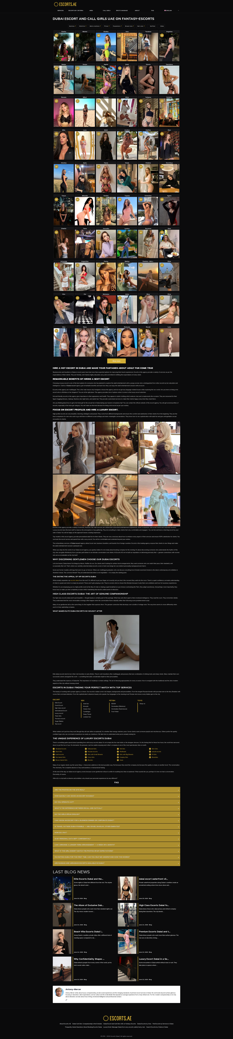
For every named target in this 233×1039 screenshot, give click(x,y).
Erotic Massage (122, 10)
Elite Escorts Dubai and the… (88, 878)
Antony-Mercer (73, 989)
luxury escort (59, 713)
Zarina (106, 261)
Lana (169, 327)
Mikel (85, 97)
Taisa (85, 228)
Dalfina (148, 130)
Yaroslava (169, 64)
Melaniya (106, 294)
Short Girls (59, 752)
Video (162, 26)
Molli (106, 130)
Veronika (106, 228)
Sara (169, 228)
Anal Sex (86, 704)
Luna (84, 130)
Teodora (148, 32)
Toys (139, 700)
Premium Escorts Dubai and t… (154, 931)
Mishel (85, 32)
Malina (127, 261)
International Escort (61, 711)
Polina (106, 327)
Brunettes (155, 757)
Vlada (127, 163)
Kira (63, 294)
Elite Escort (58, 703)
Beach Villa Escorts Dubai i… (88, 931)
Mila (63, 130)
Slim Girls (155, 749)
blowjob (85, 706)
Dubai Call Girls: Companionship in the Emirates (87, 1024)
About (137, 10)
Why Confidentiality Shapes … (89, 958)
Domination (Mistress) (118, 706)
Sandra (106, 196)
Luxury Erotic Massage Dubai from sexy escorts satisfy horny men (124, 1027)
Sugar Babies (59, 721)
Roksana (127, 327)
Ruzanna (148, 228)
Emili (127, 64)
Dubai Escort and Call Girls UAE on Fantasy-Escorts (119, 1024)
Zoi (85, 294)
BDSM (113, 704)
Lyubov (127, 228)
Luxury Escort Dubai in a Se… (154, 958)
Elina (169, 261)
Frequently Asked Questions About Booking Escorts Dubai (83, 1027)
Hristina (63, 163)
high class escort (60, 708)
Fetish (112, 700)
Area (91, 10)
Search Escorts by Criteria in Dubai (157, 1027)
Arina (127, 294)
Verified (152, 26)
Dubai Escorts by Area (144, 1024)
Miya (148, 294)
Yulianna (148, 97)
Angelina (169, 32)
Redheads (123, 752)
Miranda (85, 196)
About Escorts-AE (65, 1024)
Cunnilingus (86, 712)
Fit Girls (154, 754)
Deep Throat (87, 714)
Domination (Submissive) (119, 709)
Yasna (106, 163)
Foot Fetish (115, 712)
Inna (127, 32)
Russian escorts (93, 752)
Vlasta (148, 64)
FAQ (152, 10)
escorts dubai (74, 580)
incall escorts (60, 754)
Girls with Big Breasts (126, 754)
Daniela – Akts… (148, 261)
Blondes (90, 760)
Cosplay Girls (124, 757)
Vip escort (58, 724)
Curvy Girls (91, 757)
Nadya (64, 64)
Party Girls (58, 716)
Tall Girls (122, 749)
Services (60, 10)
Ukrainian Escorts (61, 749)
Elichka (106, 32)
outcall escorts (156, 752)
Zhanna (105, 97)
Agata (106, 64)
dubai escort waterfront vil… (153, 878)
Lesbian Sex (87, 717)
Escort (56, 699)
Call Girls (106, 10)
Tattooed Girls (92, 749)
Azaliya (127, 130)
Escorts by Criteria (75, 10)
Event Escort (59, 705)
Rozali (148, 327)
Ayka (85, 163)
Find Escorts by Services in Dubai (163, 1024)
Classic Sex (87, 709)
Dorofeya (169, 163)
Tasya (64, 196)
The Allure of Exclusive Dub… (89, 905)
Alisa (127, 97)
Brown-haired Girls (61, 760)
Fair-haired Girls (60, 757)
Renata (63, 97)
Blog (85, 898)
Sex (82, 700)
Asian (121, 760)
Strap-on (142, 704)
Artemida (64, 261)
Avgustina (84, 261)
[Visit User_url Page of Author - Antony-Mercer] (66, 1000)
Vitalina (148, 163)
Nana (85, 327)
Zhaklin (63, 228)
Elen (169, 130)
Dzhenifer (148, 196)
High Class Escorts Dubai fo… (154, 905)
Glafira (63, 32)
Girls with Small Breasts (95, 754)
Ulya (63, 327)
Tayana (127, 196)
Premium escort (60, 719)
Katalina (169, 97)
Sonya (85, 64)
